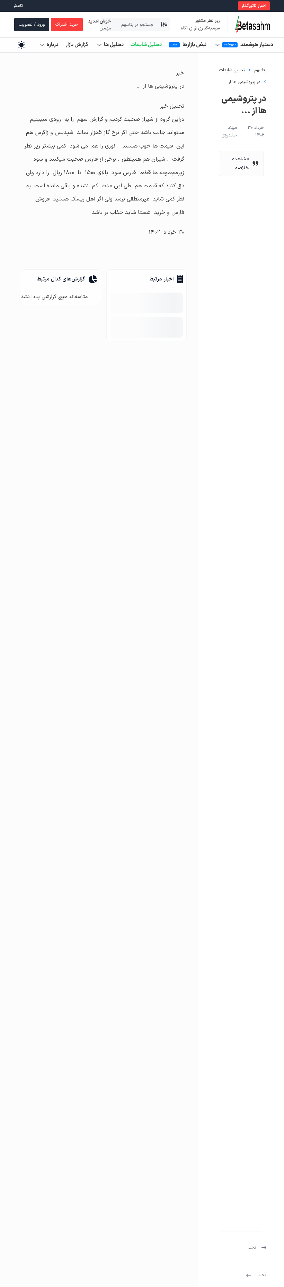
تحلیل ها (114, 45)
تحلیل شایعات (146, 45)
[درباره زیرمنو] (42, 45)
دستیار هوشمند (256, 45)
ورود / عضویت (32, 24)
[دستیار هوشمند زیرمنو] (217, 45)
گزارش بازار (76, 45)
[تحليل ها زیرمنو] (99, 45)
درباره (53, 45)
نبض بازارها (194, 45)
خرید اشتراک (66, 24)
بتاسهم (260, 70)
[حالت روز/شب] (21, 45)
